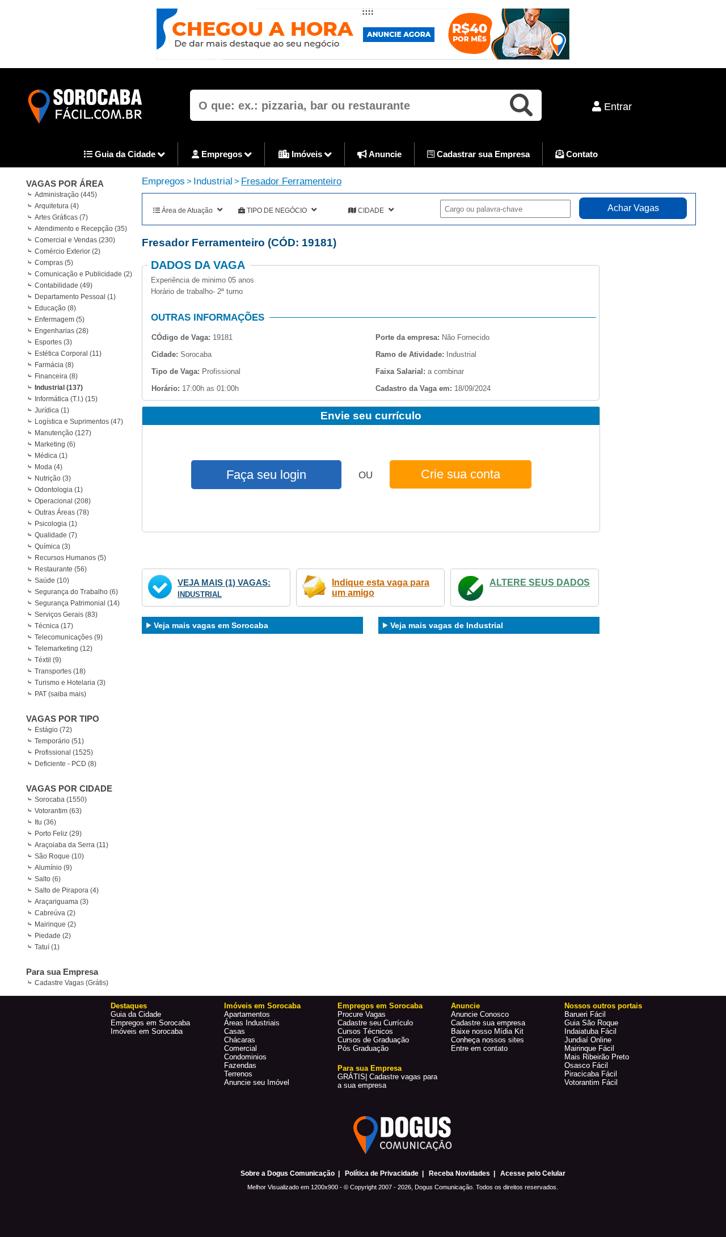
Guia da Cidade (125, 154)
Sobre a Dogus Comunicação (287, 1173)
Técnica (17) (54, 626)
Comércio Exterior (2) (67, 251)
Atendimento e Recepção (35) (81, 229)
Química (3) (52, 546)
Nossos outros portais (603, 1006)
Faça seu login (266, 475)
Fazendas (240, 1065)
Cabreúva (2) (55, 913)
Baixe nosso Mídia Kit (487, 1031)
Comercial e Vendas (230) (75, 240)
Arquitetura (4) (57, 206)
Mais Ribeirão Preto (596, 1057)
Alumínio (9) (53, 868)
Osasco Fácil (586, 1065)
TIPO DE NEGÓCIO (277, 210)
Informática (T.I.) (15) (66, 399)
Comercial (240, 1048)
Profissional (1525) (64, 752)
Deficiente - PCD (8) (65, 764)
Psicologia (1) (56, 524)
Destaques (129, 1006)
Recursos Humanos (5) (70, 558)
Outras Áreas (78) (62, 512)
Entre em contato (479, 1048)
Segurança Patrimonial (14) (77, 603)
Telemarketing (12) (63, 649)
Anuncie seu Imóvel (256, 1082)
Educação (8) (55, 308)
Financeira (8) (56, 376)
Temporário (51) (59, 741)
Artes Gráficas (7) (61, 217)
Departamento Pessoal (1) (75, 297)
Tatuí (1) (47, 947)
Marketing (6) (55, 444)
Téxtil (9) (48, 660)
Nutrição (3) (53, 478)
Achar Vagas (633, 208)
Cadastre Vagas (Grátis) (71, 983)
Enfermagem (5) (60, 319)
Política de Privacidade (382, 1173)
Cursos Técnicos (365, 1031)
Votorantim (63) (58, 811)
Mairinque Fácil (589, 1048)
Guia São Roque (591, 1023)
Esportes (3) (53, 342)
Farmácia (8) (54, 365)
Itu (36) (45, 822)
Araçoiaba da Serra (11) (71, 845)
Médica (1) (51, 456)
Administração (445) (66, 195)
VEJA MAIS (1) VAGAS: (224, 582)
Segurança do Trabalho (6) (76, 592)
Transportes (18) (60, 671)
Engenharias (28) (61, 331)
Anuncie (384, 154)
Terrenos (238, 1074)
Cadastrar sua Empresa (482, 154)
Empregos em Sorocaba (150, 1023)
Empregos (221, 154)
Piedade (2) (53, 936)
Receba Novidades (459, 1173)
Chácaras (239, 1040)
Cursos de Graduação (373, 1040)
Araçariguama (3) (61, 902)
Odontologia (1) (59, 490)
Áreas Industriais (252, 1023)
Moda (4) (48, 467)
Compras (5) (54, 263)
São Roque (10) (59, 856)
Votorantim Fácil (591, 1082)
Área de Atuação (187, 210)
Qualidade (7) (56, 535)
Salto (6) (48, 879)
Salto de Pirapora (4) (67, 890)
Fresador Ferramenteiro (291, 181)
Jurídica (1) (52, 410)
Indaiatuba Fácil (590, 1031)
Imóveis (306, 154)
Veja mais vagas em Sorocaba (211, 625)
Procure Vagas (361, 1014)
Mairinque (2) (55, 924)
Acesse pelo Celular (532, 1173)
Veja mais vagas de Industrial (446, 625)
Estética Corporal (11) (68, 353)
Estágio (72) (53, 730)
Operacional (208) (63, 501)
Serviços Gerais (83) (66, 614)
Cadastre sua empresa (488, 1023)
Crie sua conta (460, 474)
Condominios (245, 1057)
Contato (581, 154)
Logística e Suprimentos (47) (79, 422)
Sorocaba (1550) (61, 799)
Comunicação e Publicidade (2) (83, 274)
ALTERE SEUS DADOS (539, 582)
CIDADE (371, 210)
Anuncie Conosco (480, 1014)
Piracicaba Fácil (590, 1074)
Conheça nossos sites (487, 1040)
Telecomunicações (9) (69, 637)
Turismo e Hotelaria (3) (70, 683)
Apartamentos (247, 1014)
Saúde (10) (52, 580)
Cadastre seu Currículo (375, 1023)
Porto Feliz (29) (58, 834)
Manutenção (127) (63, 433)
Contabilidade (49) (63, 285)
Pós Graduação (363, 1048)
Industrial (213, 181)
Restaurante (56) (61, 569)
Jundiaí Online (587, 1040)
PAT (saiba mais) (60, 694)
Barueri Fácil (585, 1014)
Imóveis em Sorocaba (147, 1031)
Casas (234, 1031)
